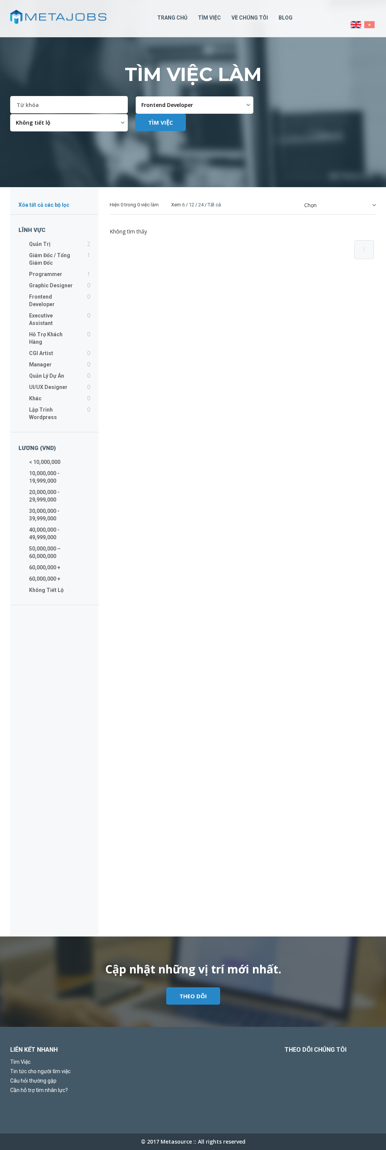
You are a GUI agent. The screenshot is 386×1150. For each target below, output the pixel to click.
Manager (40, 364)
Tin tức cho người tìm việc (40, 1071)
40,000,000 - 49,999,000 (44, 533)
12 (191, 204)
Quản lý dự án (46, 376)
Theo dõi (193, 996)
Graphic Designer (51, 285)
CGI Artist (41, 353)
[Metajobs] (58, 17)
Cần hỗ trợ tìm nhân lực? (39, 1090)
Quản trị (40, 244)
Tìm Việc (209, 18)
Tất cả (214, 204)
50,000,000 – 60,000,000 (45, 552)
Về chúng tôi (249, 18)
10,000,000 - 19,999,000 (44, 477)
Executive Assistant (41, 319)
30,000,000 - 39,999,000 (44, 515)
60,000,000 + (44, 567)
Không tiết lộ (46, 590)
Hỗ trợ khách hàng (46, 338)
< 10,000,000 (44, 462)
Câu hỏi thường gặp (33, 1081)
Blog (286, 18)
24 (201, 204)
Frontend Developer (42, 300)
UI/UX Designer (48, 387)
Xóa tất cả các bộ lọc (43, 205)
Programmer (45, 274)
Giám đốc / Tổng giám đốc (49, 259)
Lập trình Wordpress (43, 413)
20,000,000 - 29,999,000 (44, 496)
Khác (35, 398)
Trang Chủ (172, 18)
